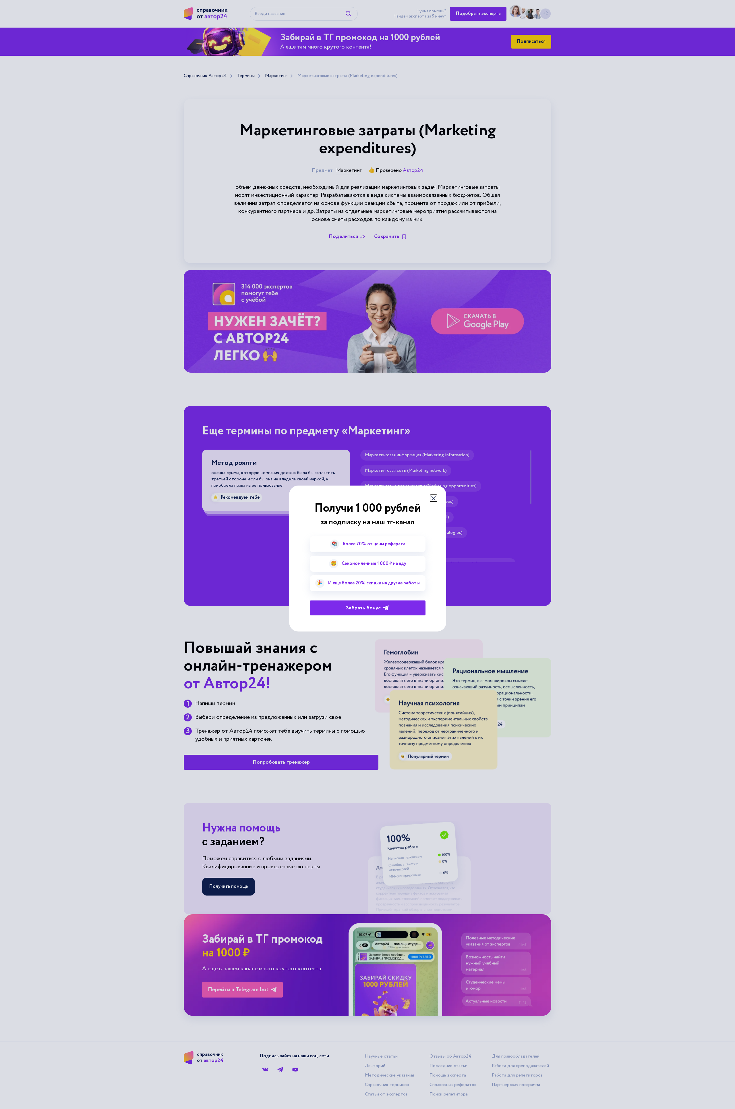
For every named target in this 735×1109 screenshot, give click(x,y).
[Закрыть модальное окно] (433, 498)
